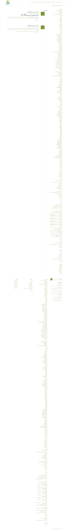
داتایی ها (61, 201)
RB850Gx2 (45, 408)
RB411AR (61, 121)
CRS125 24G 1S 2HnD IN (43, 331)
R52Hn (61, 103)
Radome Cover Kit (59, 106)
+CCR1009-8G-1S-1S (59, 10)
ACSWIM (61, 22)
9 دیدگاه (34, 13)
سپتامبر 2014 (60, 269)
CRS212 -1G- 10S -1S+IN (43, 335)
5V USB (61, 16)
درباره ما (61, 202)
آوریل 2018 (60, 266)
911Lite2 (61, 17)
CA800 (61, 30)
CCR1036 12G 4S (59, 38)
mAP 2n (61, 83)
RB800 (46, 407)
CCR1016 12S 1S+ (59, 36)
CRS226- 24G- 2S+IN (59, 66)
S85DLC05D (60, 154)
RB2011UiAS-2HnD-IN (59, 114)
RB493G (46, 403)
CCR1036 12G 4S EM (59, 39)
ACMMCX (60, 20)
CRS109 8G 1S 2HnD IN (44, 329)
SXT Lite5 (60, 173)
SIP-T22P (61, 159)
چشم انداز (60, 247)
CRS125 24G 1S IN (44, 332)
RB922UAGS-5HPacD (44, 414)
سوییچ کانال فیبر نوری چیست (59, 287)
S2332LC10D (60, 150)
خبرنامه (61, 198)
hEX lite (61, 79)
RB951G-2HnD (45, 415)
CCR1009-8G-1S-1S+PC (59, 35)
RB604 (46, 405)
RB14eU (61, 109)
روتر (61, 209)
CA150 (61, 26)
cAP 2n (61, 33)
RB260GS (60, 117)
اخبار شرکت (60, 183)
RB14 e (61, 108)
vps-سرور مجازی (60, 254)
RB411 (61, 119)
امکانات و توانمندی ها (59, 188)
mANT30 (61, 81)
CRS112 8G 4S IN (44, 330)
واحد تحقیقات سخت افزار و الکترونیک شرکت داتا (56, 244)
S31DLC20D (60, 152)
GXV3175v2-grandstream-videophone (57, 75)
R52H (61, 102)
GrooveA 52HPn (60, 73)
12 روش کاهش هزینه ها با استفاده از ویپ (57, 297)
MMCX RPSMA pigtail (59, 87)
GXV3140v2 (60, 74)
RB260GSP (60, 118)
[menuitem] (60, 2)
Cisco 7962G (60, 48)
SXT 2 (61, 168)
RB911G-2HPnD (45, 409)
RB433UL (61, 128)
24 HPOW (60, 13)
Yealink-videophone (59, 180)
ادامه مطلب (37, 32)
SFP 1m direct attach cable (58, 156)
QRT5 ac (61, 96)
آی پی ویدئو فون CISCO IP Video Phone (57, 182)
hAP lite (61, 77)
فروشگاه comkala (59, 231)
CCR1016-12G (60, 37)
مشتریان (61, 239)
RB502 (46, 404)
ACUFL (61, 23)
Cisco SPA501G (45, 322)
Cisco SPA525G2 (45, 328)
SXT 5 (61, 169)
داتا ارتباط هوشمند (25, 13)
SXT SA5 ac (60, 175)
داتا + (61, 200)
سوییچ (46, 501)
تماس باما (61, 195)
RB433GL (61, 127)
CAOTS (61, 31)
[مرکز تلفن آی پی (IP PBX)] (43, 14)
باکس (61, 190)
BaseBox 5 (60, 25)
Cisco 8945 (60, 50)
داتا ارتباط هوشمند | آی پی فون (55, 528)
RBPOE (61, 149)
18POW (61, 11)
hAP (61, 76)
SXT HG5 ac (60, 171)
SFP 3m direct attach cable (58, 157)
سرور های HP (30, 289)
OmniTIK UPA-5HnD (59, 92)
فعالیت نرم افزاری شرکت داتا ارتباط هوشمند (56, 232)
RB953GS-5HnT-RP (44, 417)
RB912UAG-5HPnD (44, 413)
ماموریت (61, 237)
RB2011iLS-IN (60, 113)
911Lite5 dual (60, 19)
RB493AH (60, 133)
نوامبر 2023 (60, 265)
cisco (61, 251)
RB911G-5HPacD (45, 410)
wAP (61, 179)
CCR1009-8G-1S (60, 34)
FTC (61, 70)
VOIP (29, 13)
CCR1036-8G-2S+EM (59, 41)
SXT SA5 (60, 174)
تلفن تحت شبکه (60, 193)
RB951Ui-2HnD (60, 146)
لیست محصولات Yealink (59, 235)
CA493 (61, 29)
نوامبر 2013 (60, 270)
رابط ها (61, 203)
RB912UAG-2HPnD (44, 412)
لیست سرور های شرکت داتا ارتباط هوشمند (56, 234)
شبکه (31, 290)
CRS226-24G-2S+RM (59, 67)
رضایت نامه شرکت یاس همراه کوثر (57, 207)
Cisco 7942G (60, 46)
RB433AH (60, 126)
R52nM (61, 104)
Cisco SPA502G (45, 323)
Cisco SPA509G (45, 325)
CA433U (61, 28)
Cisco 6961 (60, 45)
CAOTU (61, 32)
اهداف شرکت (60, 189)
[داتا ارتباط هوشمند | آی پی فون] (8, 2)
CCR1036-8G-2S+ (59, 40)
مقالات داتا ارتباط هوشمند (58, 242)
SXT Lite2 (60, 172)
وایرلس (61, 245)
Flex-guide (60, 69)
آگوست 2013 (60, 271)
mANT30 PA (60, 82)
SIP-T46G (60, 166)
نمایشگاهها (60, 243)
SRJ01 (61, 167)
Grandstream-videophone (58, 71)
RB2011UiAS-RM (60, 116)
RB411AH (60, 120)
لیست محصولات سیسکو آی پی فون (57, 236)
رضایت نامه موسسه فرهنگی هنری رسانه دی (56, 208)
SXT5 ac (61, 177)
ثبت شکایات (60, 196)
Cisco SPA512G (45, 326)
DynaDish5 (60, 68)
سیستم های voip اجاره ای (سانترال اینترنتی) (56, 227)
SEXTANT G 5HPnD (59, 155)
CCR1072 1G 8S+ (59, 42)
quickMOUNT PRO (59, 98)
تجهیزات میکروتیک (59, 191)
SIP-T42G (60, 165)
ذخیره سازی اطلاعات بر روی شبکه (28, 288)
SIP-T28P (61, 161)
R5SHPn (61, 105)
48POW (61, 15)
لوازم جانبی (60, 233)
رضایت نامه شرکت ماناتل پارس (58, 206)
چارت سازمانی (60, 246)
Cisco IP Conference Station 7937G (57, 52)
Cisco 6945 (60, 44)
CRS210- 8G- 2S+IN (44, 334)
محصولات (61, 238)
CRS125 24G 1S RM (44, 333)
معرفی (61, 240)
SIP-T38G (60, 163)
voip (61, 178)
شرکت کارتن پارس (59, 228)
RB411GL (61, 122)
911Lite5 (61, 18)
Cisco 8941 (60, 49)
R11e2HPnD (60, 100)
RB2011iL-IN (60, 111)
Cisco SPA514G (45, 327)
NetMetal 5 (60, 89)
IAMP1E (61, 80)
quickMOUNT (60, 97)
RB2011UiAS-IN (60, 115)
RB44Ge (61, 130)
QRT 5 (61, 95)
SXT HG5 (60, 170)
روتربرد (61, 210)
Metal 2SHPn (60, 84)
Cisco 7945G (60, 47)
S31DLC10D (60, 151)
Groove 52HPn (60, 72)
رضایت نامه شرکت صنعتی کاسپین (57, 205)
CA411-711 (60, 27)
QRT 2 (61, 94)
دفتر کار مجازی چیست (59, 285)
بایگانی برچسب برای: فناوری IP (57, 5)
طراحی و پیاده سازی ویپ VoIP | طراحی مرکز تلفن (56, 230)
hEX (61, 78)
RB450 (61, 131)
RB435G (61, 129)
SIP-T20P (61, 158)
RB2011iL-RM (60, 112)
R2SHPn (61, 101)
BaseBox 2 (60, 24)
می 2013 (61, 272)
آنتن (61, 181)
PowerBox (60, 93)
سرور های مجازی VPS (59, 212)
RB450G (46, 401)
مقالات (61, 241)
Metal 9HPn (60, 86)
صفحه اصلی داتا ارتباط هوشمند (58, 229)
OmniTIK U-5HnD (59, 91)
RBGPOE (61, 148)
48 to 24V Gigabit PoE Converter (57, 14)
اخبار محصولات (60, 184)
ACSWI (61, 21)
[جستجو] (30, 2)
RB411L (61, 123)
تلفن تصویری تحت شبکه (59, 194)
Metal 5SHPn (60, 85)
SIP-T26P (61, 160)
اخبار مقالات (30, 285)
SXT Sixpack (60, 176)
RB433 (61, 125)
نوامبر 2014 (60, 267)
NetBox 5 (61, 88)
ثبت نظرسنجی (60, 197)
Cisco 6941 (60, 43)
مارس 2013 (60, 273)
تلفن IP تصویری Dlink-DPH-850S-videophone (56, 192)
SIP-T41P (61, 164)
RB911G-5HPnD (45, 411)
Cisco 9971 (60, 51)
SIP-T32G (60, 162)
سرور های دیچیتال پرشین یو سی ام (57, 211)
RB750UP (46, 406)
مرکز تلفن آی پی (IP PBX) (33, 12)
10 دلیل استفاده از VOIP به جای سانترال (58, 300)
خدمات (61, 199)
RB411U (61, 124)
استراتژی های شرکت (59, 187)
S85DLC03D (60, 153)
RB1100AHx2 (60, 107)
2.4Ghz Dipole (60, 12)
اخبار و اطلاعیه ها (60, 185)
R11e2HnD (60, 99)
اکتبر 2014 (60, 268)
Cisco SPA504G (45, 324)
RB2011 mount (60, 110)
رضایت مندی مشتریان (59, 204)
